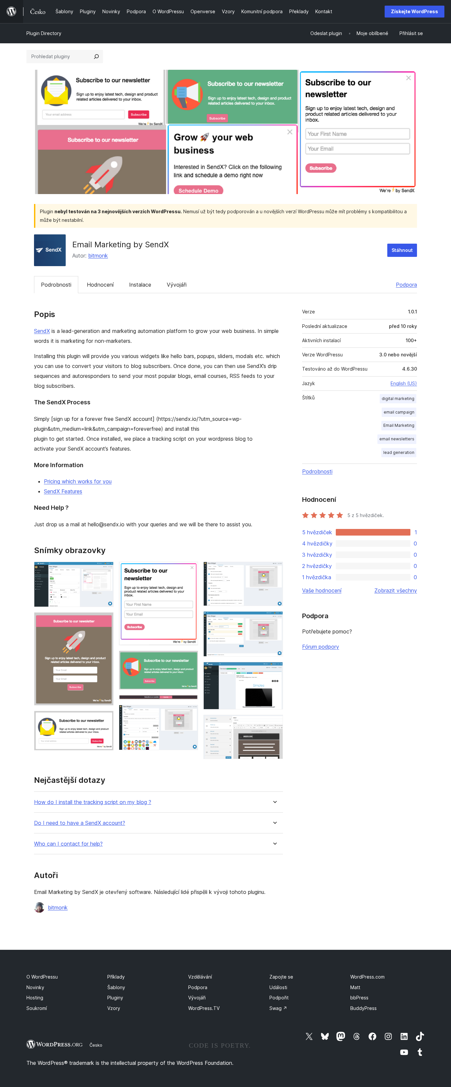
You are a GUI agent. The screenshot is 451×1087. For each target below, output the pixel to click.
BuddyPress (363, 1008)
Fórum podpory (320, 646)
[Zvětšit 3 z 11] (104, 719)
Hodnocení (100, 284)
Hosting (34, 997)
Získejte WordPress (414, 11)
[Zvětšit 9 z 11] (274, 620)
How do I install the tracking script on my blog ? (92, 802)
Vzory (113, 1008)
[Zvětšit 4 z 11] (189, 570)
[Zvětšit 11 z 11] (274, 723)
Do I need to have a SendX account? (79, 823)
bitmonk (98, 255)
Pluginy (115, 997)
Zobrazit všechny (395, 590)
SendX (42, 331)
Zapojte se (281, 977)
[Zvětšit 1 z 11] (104, 570)
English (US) (404, 383)
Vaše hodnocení (321, 590)
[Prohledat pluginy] (96, 56)
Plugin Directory (43, 33)
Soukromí (36, 1008)
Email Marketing (398, 425)
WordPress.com (367, 977)
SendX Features (63, 491)
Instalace (140, 284)
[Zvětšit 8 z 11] (274, 570)
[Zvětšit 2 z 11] (104, 621)
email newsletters (396, 438)
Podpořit (279, 997)
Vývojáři (177, 284)
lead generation (398, 452)
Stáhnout (402, 250)
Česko (95, 1045)
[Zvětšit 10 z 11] (274, 670)
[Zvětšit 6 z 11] (189, 704)
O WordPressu (42, 977)
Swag (278, 1008)
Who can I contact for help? (68, 844)
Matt (355, 987)
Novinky (35, 987)
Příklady (116, 977)
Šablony (116, 987)
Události (278, 987)
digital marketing (398, 398)
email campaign (399, 412)
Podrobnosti (56, 284)
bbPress (359, 997)
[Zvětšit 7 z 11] (189, 713)
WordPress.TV (204, 1008)
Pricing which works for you (78, 481)
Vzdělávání (200, 977)
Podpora (406, 284)
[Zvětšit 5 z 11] (189, 659)
